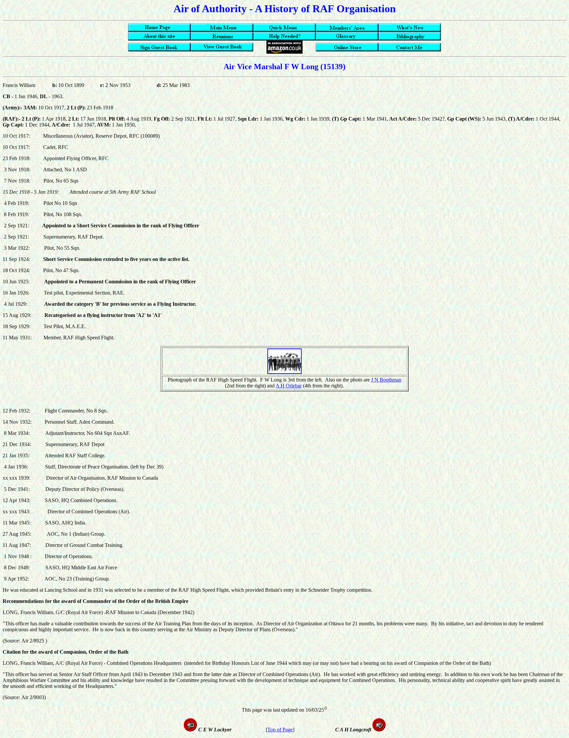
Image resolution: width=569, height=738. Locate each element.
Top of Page (280, 729)
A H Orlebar (289, 385)
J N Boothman (386, 380)
